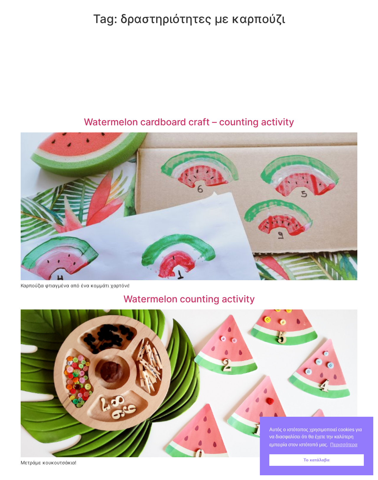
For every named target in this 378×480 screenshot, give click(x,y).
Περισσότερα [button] (343, 444)
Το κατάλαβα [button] (317, 460)
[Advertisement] (189, 72)
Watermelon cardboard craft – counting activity (189, 122)
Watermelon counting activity (189, 299)
